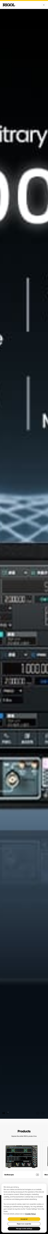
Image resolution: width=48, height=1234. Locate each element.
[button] (37, 1113)
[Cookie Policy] (30, 1214)
